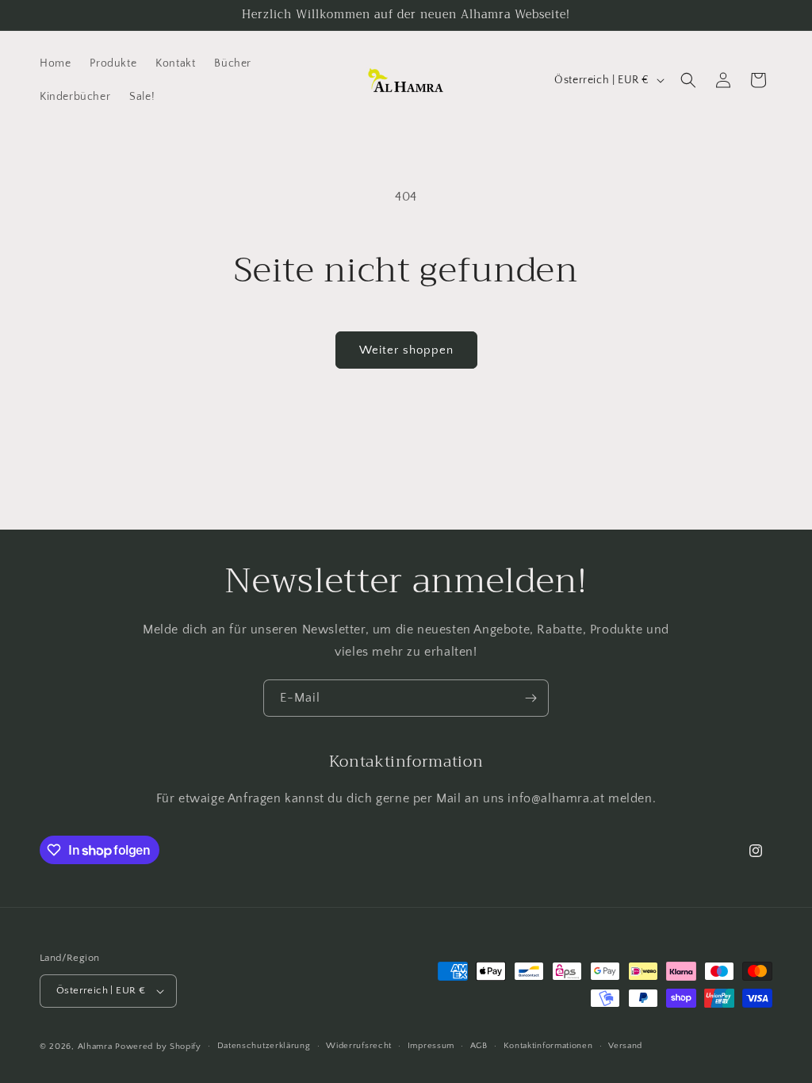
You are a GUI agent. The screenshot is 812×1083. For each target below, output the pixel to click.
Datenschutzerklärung (264, 1045)
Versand (625, 1045)
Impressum (431, 1045)
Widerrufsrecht (359, 1045)
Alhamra (95, 1046)
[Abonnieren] (530, 698)
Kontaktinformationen (548, 1045)
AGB (479, 1045)
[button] (688, 80)
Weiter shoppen (406, 350)
